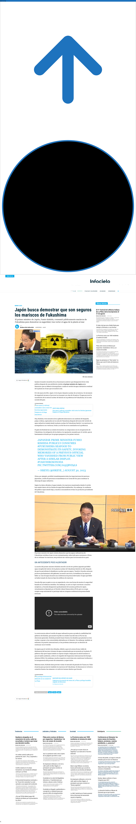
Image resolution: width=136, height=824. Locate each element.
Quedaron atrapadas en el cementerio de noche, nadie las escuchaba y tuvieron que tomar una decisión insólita (26, 740)
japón (59, 692)
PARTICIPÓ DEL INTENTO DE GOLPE (62, 678)
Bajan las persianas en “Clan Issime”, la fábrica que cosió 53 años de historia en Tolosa (107, 362)
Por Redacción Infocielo (58, 684)
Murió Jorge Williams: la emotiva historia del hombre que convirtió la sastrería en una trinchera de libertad (81, 768)
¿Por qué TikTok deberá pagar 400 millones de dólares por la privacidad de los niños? (27, 798)
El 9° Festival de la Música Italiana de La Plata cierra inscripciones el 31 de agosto (107, 312)
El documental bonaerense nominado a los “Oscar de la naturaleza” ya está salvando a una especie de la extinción (26, 782)
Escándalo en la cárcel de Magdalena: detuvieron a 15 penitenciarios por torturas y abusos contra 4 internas (53, 780)
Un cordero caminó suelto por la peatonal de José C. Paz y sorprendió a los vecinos (26, 756)
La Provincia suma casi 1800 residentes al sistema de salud (80, 738)
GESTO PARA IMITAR (58, 408)
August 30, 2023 (75, 470)
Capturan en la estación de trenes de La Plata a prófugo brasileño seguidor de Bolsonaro (72, 681)
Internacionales (21, 302)
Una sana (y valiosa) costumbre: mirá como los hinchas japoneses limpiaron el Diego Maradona (72, 411)
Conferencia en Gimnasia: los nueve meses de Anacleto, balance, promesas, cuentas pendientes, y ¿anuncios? (108, 740)
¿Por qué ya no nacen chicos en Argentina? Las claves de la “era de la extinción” (81, 751)
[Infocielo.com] (100, 281)
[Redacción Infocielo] (17, 327)
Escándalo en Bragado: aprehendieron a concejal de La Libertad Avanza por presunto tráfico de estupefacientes (54, 791)
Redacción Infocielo (27, 327)
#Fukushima (46, 446)
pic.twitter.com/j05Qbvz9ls (57, 465)
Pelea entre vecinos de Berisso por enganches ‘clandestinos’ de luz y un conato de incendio (106, 348)
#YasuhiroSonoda (50, 462)
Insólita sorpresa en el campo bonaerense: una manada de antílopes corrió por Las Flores (26, 770)
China (54, 692)
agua (50, 692)
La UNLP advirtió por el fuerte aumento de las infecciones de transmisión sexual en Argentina (81, 795)
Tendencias (18, 731)
